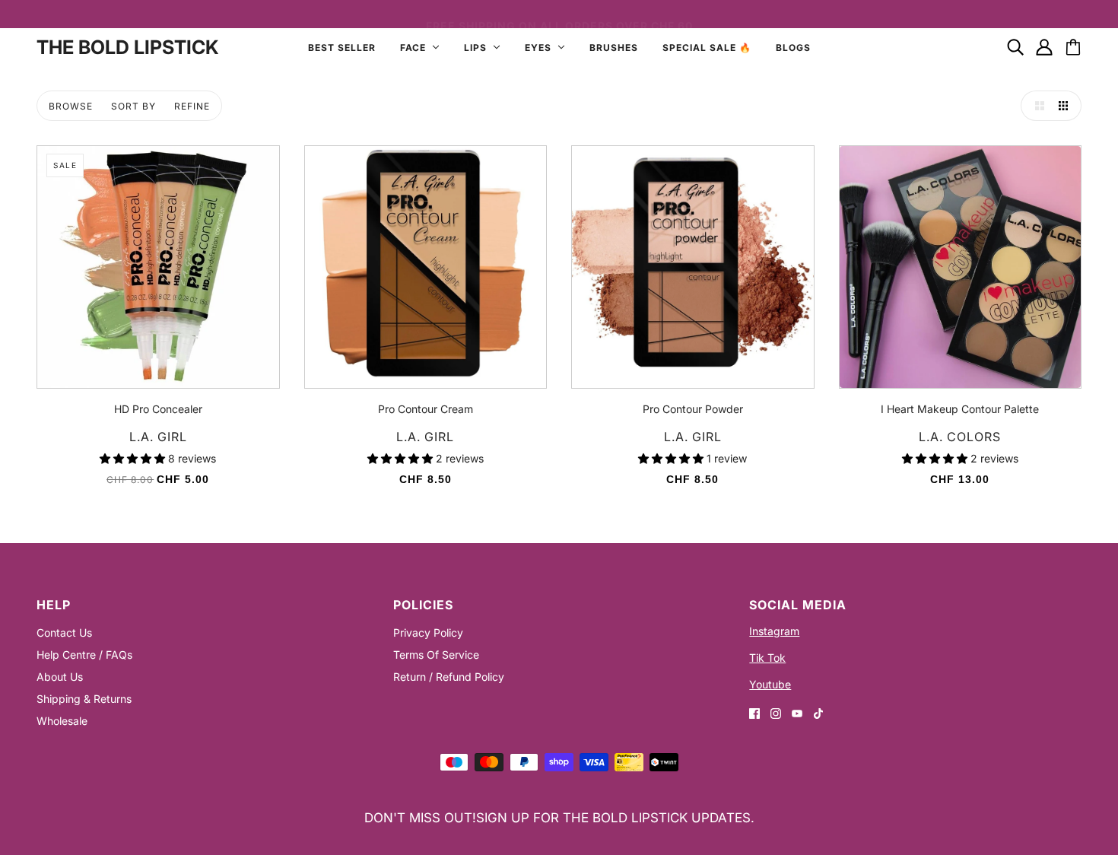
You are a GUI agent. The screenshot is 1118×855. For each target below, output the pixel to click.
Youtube (770, 684)
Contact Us (64, 632)
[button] (1036, 106)
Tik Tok (767, 657)
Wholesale (62, 720)
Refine (192, 106)
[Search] (1015, 47)
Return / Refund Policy (448, 676)
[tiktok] (818, 712)
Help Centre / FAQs (84, 654)
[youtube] (797, 712)
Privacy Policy (428, 632)
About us (60, 676)
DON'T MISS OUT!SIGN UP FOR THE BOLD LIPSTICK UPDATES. (559, 817)
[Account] (1044, 47)
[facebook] (754, 712)
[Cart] (1073, 47)
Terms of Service (436, 654)
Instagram (774, 631)
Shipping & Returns (84, 698)
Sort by (133, 106)
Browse (71, 106)
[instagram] (775, 712)
